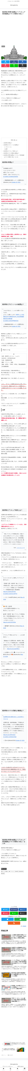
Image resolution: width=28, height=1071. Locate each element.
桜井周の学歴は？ (8, 142)
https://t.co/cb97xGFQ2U (9, 591)
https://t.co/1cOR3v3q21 (9, 734)
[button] (22, 65)
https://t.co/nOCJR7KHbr (9, 622)
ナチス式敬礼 (5, 871)
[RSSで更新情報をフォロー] (14, 923)
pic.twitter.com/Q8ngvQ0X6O (10, 176)
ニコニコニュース (21, 547)
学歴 (17, 871)
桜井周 (22, 871)
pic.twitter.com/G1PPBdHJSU (10, 320)
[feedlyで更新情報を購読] (20, 919)
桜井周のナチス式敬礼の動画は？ (11, 153)
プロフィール (8, 147)
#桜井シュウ (19, 314)
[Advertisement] (14, 30)
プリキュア (12, 871)
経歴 (6, 149)
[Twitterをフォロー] (7, 919)
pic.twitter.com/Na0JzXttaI (9, 736)
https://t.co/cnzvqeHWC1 (13, 648)
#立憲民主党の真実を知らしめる (11, 716)
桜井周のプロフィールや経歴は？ (11, 144)
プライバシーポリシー (8, 1066)
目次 (12, 140)
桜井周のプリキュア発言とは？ (11, 151)
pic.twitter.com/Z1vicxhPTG (10, 593)
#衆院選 (10, 318)
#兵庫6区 (10, 316)
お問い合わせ (20, 1066)
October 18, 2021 (16, 182)
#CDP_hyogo (16, 316)
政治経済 (4, 868)
